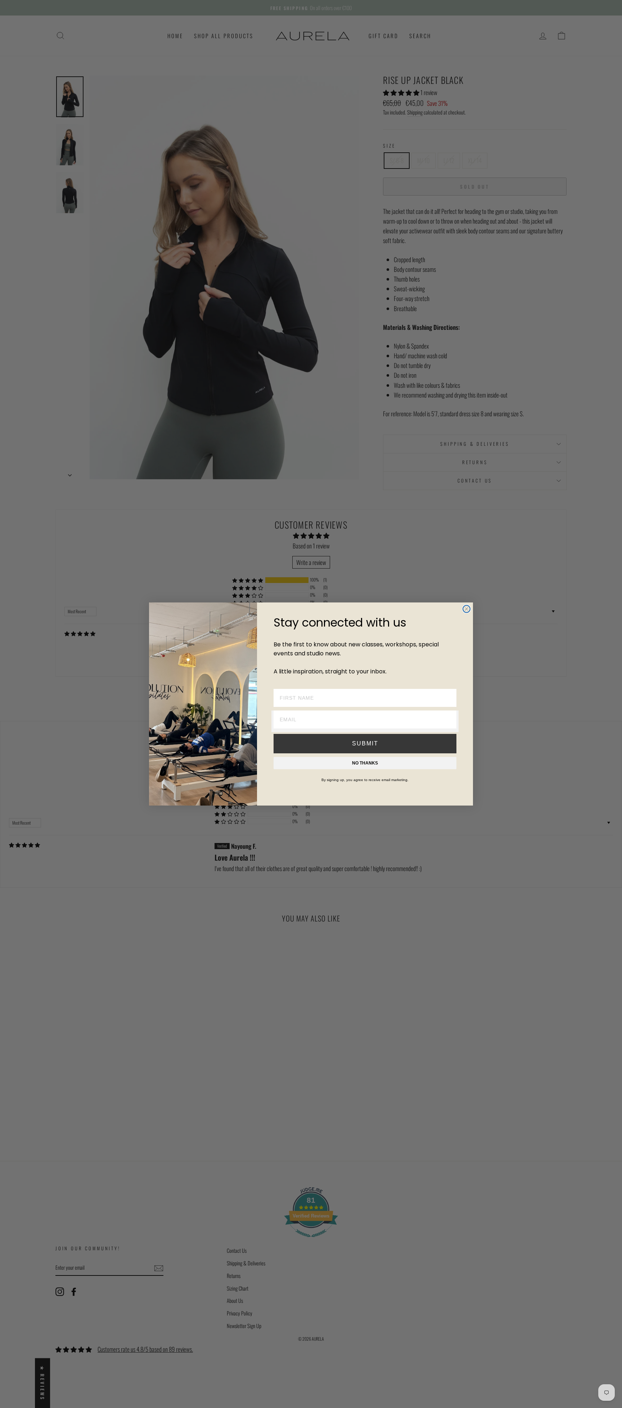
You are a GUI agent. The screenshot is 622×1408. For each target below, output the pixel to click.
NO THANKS (365, 763)
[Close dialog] (466, 609)
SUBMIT (365, 743)
